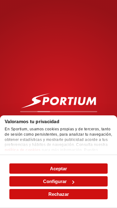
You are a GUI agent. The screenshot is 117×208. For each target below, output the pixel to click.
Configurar (55, 181)
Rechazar (58, 194)
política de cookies (23, 150)
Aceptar (58, 168)
